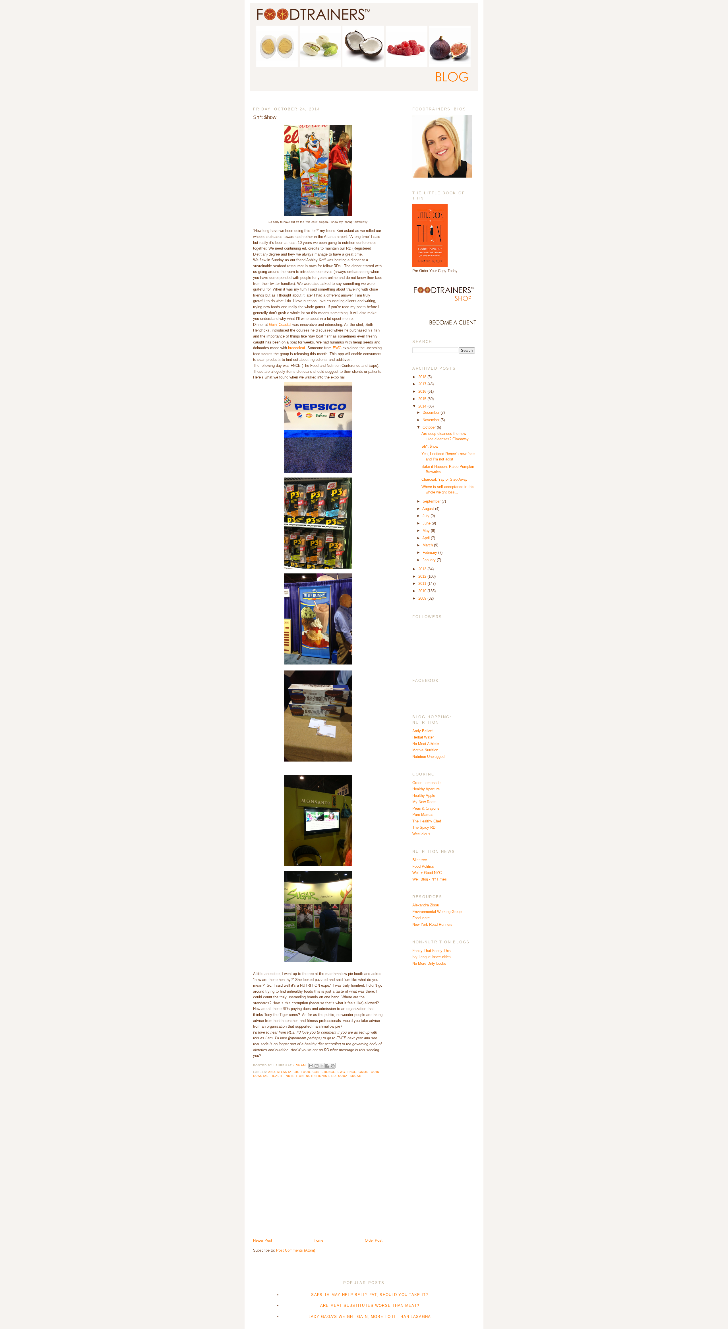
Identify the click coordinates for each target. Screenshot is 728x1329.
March (428, 545)
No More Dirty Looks (429, 963)
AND (271, 1071)
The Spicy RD (423, 827)
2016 (422, 391)
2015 (422, 399)
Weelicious (421, 834)
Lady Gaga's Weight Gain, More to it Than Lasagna (370, 1316)
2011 (422, 583)
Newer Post (262, 1240)
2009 (422, 598)
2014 (422, 406)
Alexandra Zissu (425, 905)
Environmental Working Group (437, 912)
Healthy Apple (423, 795)
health (277, 1075)
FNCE (352, 1071)
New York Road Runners (432, 924)
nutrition (295, 1075)
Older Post (373, 1240)
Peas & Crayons (425, 808)
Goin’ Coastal (280, 324)
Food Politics (423, 866)
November (431, 420)
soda (343, 1075)
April (426, 538)
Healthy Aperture (426, 789)
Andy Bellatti (422, 731)
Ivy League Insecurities (431, 957)
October (430, 427)
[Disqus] (317, 1162)
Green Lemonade (426, 783)
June (427, 523)
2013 (422, 569)
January (430, 560)
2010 (422, 591)
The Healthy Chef (426, 821)
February (430, 552)
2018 (422, 377)
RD (333, 1075)
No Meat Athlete (425, 744)
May (427, 530)
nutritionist (317, 1075)
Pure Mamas (422, 814)
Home (318, 1240)
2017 (422, 384)
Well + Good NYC (427, 873)
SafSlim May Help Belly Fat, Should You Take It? (369, 1295)
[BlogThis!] (316, 1066)
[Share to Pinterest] (333, 1066)
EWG (337, 348)
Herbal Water (423, 737)
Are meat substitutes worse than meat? (369, 1305)
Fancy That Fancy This (431, 951)
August (428, 509)
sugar (355, 1075)
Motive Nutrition (425, 750)
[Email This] (311, 1066)
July (427, 516)
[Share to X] (322, 1066)
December (431, 412)
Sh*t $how (429, 446)
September (432, 501)
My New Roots (424, 802)
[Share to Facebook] (327, 1066)
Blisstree (419, 860)
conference (324, 1071)
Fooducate (421, 918)
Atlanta (284, 1071)
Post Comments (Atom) (295, 1250)
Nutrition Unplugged (428, 756)
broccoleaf (296, 348)
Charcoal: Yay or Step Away (444, 479)
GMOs (364, 1071)
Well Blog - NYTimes (429, 879)
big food (302, 1071)
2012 (422, 576)
